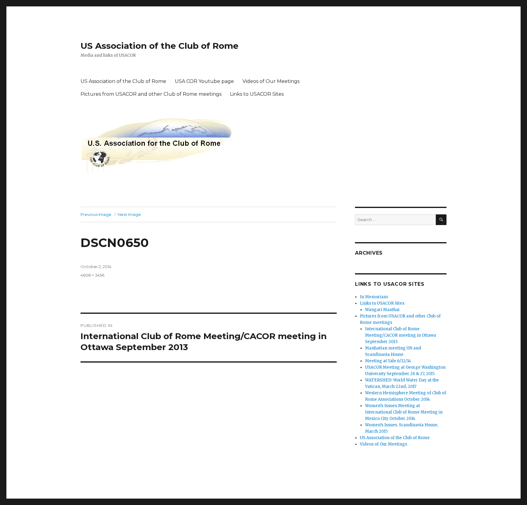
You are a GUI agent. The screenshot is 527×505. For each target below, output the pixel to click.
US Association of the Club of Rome (159, 46)
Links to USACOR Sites (257, 94)
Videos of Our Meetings (270, 81)
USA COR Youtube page (204, 81)
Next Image (129, 214)
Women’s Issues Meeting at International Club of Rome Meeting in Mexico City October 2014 (404, 412)
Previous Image (96, 214)
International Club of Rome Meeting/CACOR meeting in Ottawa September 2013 (400, 335)
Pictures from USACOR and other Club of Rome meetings (151, 94)
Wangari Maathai (382, 309)
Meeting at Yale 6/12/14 (388, 361)
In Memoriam (374, 296)
